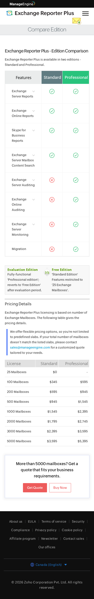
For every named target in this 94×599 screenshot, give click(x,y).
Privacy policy (45, 530)
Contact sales (73, 538)
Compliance (20, 530)
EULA (32, 521)
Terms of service (54, 521)
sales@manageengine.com (30, 347)
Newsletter (49, 538)
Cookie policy (72, 530)
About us (16, 521)
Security (78, 521)
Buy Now (60, 487)
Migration (19, 249)
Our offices (47, 547)
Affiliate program (22, 538)
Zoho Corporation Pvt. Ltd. (45, 582)
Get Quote (35, 487)
